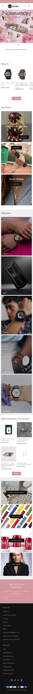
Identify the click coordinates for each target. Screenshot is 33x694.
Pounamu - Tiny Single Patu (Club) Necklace (8, 439)
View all (16, 98)
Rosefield (6, 411)
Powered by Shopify (22, 689)
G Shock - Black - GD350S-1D (8, 83)
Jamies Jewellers (14, 689)
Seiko (4, 293)
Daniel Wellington (8, 372)
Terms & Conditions (8, 673)
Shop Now (16, 147)
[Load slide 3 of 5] (16, 45)
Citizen (5, 253)
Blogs (4, 629)
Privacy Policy (6, 659)
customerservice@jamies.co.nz (11, 632)
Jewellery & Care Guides (9, 615)
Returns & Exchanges (8, 663)
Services (5, 622)
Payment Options (7, 652)
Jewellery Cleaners (16, 540)
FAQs (4, 649)
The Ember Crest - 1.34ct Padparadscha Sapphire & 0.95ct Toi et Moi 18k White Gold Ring (8, 465)
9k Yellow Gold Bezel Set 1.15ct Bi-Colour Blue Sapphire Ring (23, 440)
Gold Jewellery (16, 564)
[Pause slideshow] (31, 44)
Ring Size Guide (7, 666)
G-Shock (5, 332)
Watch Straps (16, 516)
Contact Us (6, 611)
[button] (3, 6)
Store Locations (7, 625)
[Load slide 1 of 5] (13, 45)
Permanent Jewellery (8, 656)
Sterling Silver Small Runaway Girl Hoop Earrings (24, 463)
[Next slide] (22, 44)
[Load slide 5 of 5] (20, 45)
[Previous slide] (10, 44)
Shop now (23, 137)
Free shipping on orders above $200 (15, 49)
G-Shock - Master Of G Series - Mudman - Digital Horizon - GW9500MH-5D (22, 84)
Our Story (5, 618)
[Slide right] (20, 55)
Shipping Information (8, 670)
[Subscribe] (28, 598)
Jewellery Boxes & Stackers (17, 492)
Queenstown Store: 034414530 (11, 639)
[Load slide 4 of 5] (18, 45)
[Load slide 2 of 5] (15, 45)
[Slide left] (13, 55)
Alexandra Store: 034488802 (11, 636)
